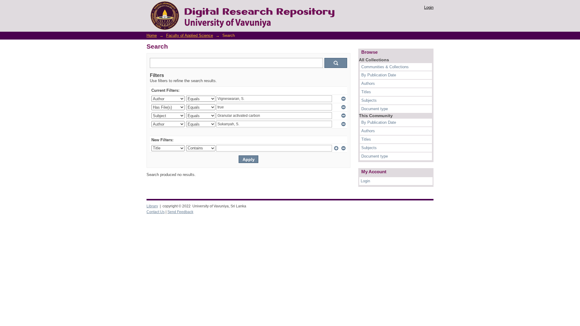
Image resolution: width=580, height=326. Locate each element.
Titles (366, 92)
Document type (374, 109)
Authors (368, 83)
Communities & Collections (385, 67)
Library (152, 206)
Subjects (369, 100)
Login (428, 7)
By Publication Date (378, 75)
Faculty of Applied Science (189, 35)
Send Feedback (180, 212)
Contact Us (156, 212)
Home (152, 35)
